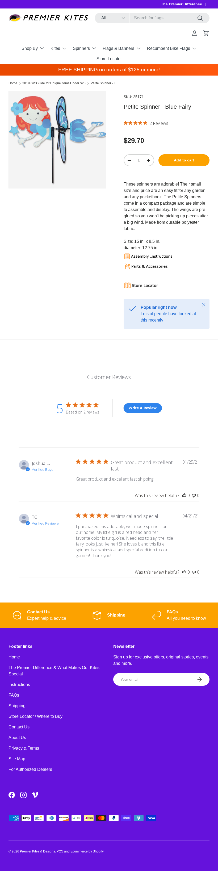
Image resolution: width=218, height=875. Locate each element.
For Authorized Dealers (30, 769)
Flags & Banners (118, 48)
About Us (17, 737)
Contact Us (19, 727)
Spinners (81, 48)
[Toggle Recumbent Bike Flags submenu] (194, 48)
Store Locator (109, 58)
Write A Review (143, 407)
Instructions (19, 684)
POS (60, 851)
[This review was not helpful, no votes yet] (194, 495)
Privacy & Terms (24, 748)
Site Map (17, 759)
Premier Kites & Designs (37, 851)
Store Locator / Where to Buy (35, 716)
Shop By (30, 48)
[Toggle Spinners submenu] (94, 48)
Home (13, 83)
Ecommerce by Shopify (87, 851)
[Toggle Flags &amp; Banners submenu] (138, 48)
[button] (206, 33)
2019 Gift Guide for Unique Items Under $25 (54, 83)
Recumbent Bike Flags (168, 48)
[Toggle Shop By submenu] (42, 48)
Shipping (17, 705)
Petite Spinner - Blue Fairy (109, 83)
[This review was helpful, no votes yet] (184, 495)
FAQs (14, 695)
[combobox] (152, 18)
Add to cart (184, 160)
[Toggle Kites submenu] (64, 48)
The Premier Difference (181, 4)
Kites (55, 48)
